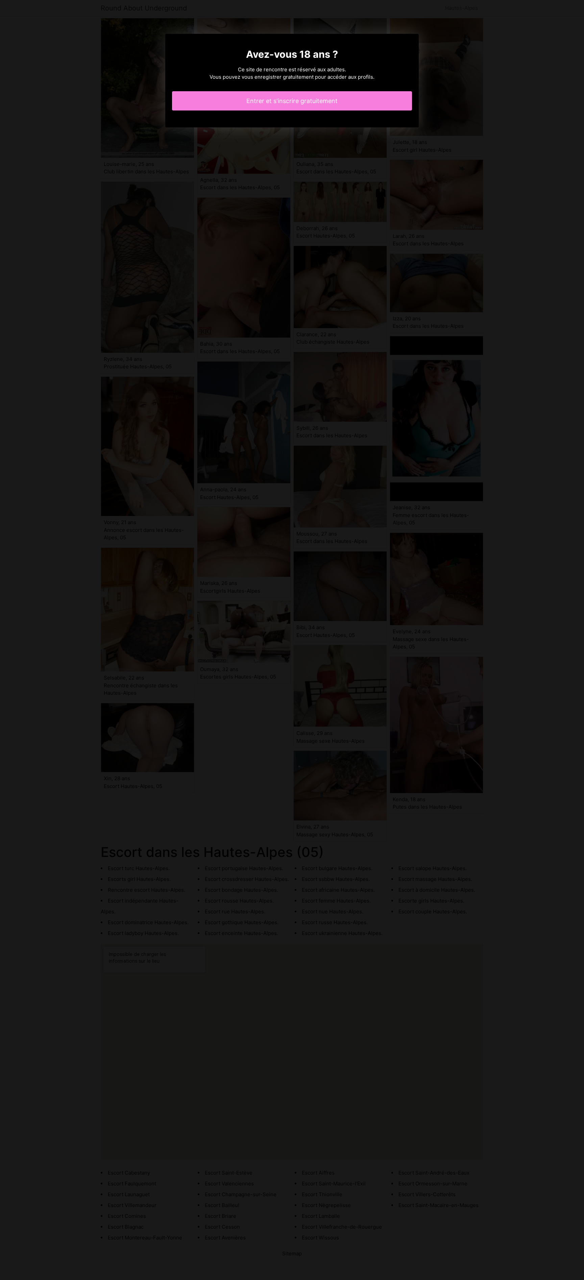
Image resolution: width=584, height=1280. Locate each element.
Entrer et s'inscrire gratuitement (292, 100)
